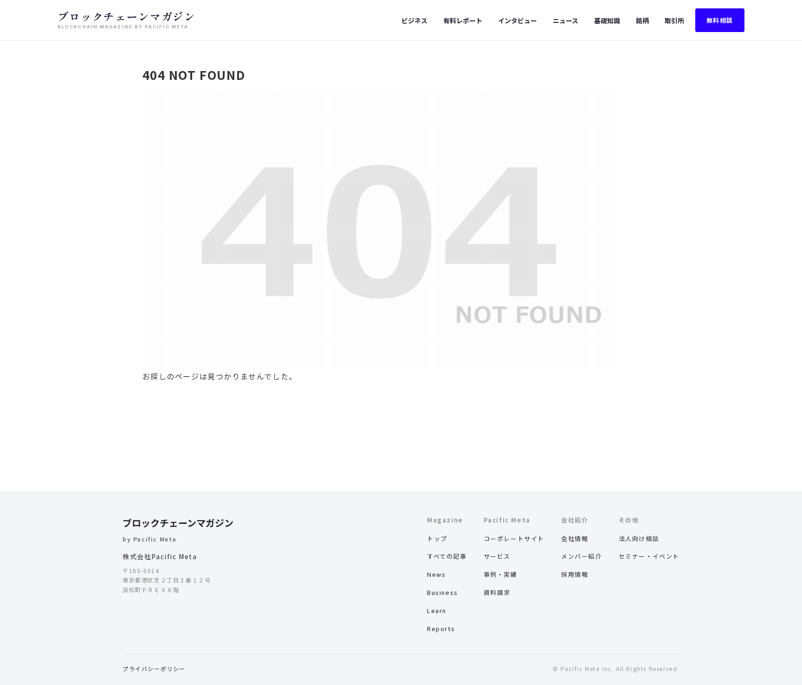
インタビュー (517, 20)
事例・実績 (500, 574)
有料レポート (462, 20)
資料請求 (497, 592)
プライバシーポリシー (154, 668)
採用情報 (574, 574)
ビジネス (414, 20)
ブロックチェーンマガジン (178, 522)
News (436, 574)
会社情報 (574, 538)
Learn (436, 610)
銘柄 (642, 20)
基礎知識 (607, 20)
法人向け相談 (639, 538)
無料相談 (719, 20)
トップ (437, 538)
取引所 (674, 20)
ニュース (565, 20)
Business (442, 592)
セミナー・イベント (649, 556)
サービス (497, 556)
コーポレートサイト (514, 538)
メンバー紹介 (581, 556)
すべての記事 (447, 556)
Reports (441, 628)
